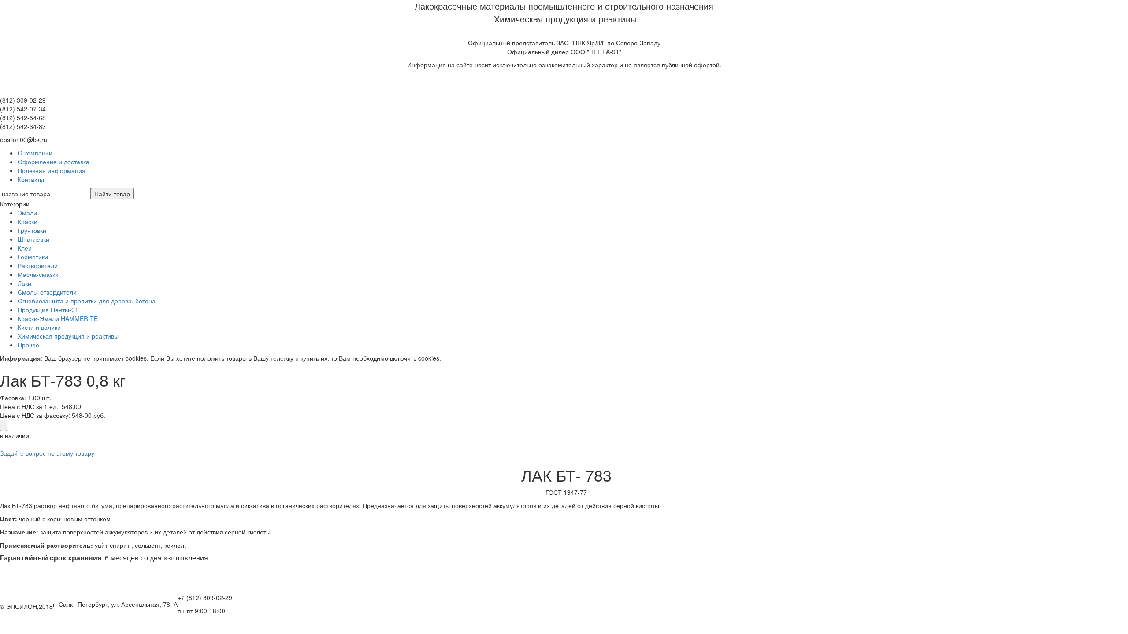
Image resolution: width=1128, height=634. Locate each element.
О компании (35, 152)
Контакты (31, 179)
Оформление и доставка (53, 161)
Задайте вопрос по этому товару (47, 453)
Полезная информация (51, 170)
